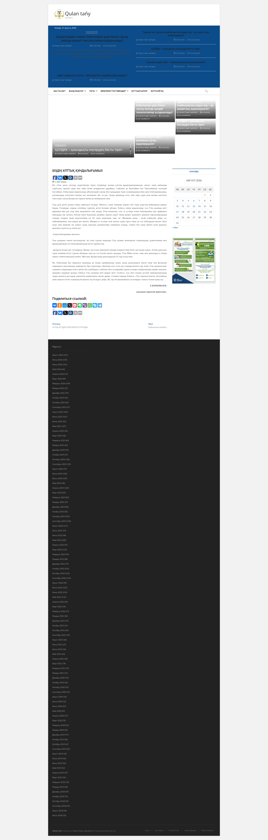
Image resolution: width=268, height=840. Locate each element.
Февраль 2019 (58, 782)
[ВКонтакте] (54, 305)
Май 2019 (56, 768)
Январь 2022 (58, 616)
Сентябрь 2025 (59, 407)
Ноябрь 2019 (58, 739)
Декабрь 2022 (58, 564)
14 (199, 206)
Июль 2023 (57, 530)
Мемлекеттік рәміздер (113, 91)
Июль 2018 (57, 815)
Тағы (92, 91)
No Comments (110, 46)
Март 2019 (57, 777)
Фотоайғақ (157, 91)
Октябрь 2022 (58, 573)
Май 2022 (56, 597)
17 (177, 212)
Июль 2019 (57, 758)
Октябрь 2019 (58, 744)
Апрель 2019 (58, 772)
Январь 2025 (58, 445)
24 (177, 217)
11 (183, 206)
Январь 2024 (58, 502)
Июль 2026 (57, 360)
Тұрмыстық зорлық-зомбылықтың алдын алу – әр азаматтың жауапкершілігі (176, 34)
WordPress (88, 831)
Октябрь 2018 (58, 801)
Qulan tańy (77, 13)
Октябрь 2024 (58, 459)
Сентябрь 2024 (59, 464)
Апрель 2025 (58, 431)
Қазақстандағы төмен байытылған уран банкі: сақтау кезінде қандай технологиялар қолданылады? (92, 38)
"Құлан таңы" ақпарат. (63, 46)
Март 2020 (57, 720)
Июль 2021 (57, 644)
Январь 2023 (58, 559)
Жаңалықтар (92, 32)
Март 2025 (57, 435)
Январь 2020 (58, 730)
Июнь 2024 (57, 478)
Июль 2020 (57, 701)
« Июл (175, 227)
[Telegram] (100, 305)
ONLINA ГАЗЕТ (174, 830)
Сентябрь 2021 (59, 635)
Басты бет (60, 91)
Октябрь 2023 (58, 516)
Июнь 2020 (57, 706)
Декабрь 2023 (58, 507)
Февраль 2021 (58, 668)
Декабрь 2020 (58, 678)
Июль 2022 (57, 587)
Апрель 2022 (58, 602)
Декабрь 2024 (58, 450)
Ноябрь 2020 (58, 682)
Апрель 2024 (58, 488)
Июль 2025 (57, 416)
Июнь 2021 (57, 649)
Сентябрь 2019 (59, 749)
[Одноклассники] (59, 305)
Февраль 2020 (58, 725)
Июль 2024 (57, 473)
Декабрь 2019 (58, 734)
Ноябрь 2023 (58, 511)
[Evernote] (79, 305)
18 (183, 212)
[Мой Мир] (64, 305)
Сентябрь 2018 (59, 806)
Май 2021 (56, 654)
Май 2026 (56, 369)
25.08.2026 (96, 46)
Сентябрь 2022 (59, 578)
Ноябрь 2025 (58, 397)
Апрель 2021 (58, 659)
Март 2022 (57, 606)
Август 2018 (57, 810)
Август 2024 (57, 469)
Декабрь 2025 (58, 393)
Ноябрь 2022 (58, 568)
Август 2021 (57, 640)
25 (183, 217)
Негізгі (147, 830)
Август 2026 (57, 355)
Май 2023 (56, 540)
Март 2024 (57, 492)
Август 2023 (57, 526)
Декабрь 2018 (58, 791)
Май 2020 (56, 711)
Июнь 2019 (57, 763)
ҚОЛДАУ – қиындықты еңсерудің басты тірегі (175, 48)
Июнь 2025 (57, 421)
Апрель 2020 (58, 715)
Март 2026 (57, 378)
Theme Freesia (78, 831)
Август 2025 (57, 412)
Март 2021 (57, 663)
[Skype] (95, 305)
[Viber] (84, 305)
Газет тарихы (159, 830)
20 (194, 212)
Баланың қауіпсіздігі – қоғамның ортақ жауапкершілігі (175, 62)
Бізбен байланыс (190, 830)
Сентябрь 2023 (59, 521)
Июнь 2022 (57, 592)
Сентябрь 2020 (59, 692)
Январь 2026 (58, 388)
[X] (69, 305)
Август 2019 (57, 753)
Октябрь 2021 (58, 630)
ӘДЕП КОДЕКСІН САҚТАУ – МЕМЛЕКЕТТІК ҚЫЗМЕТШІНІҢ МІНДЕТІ (92, 75)
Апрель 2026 (58, 374)
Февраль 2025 (58, 440)
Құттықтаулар (139, 91)
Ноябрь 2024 (58, 454)
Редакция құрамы (207, 830)
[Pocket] (74, 305)
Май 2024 (56, 483)
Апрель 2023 (58, 545)
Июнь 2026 (57, 364)
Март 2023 (57, 549)
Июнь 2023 (57, 535)
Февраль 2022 (58, 611)
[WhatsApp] (90, 305)
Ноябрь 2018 (58, 796)
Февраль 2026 (58, 383)
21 (199, 212)
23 (210, 212)
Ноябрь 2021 (58, 625)
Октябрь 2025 (58, 402)
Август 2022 (57, 583)
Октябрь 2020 (58, 687)
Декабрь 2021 (58, 621)
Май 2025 (56, 426)
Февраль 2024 (58, 497)
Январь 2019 (58, 787)
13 (194, 206)
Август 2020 (57, 697)
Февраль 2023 (58, 554)
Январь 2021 (58, 673)
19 (188, 212)
